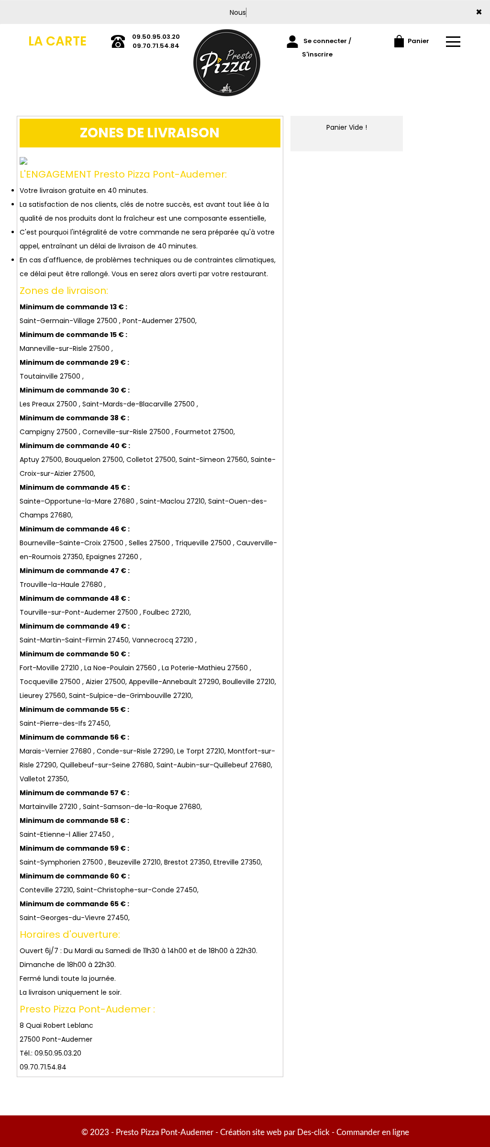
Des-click (313, 1132)
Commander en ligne (372, 1132)
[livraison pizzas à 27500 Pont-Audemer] (227, 46)
